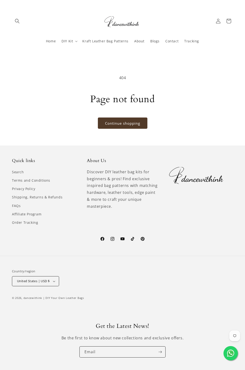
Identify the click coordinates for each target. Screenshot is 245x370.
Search (18, 172)
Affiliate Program (26, 214)
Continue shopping (122, 123)
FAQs (16, 205)
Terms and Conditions (31, 180)
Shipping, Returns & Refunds (37, 197)
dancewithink (32, 298)
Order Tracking (25, 222)
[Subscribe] (160, 352)
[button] (17, 21)
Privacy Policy (23, 188)
